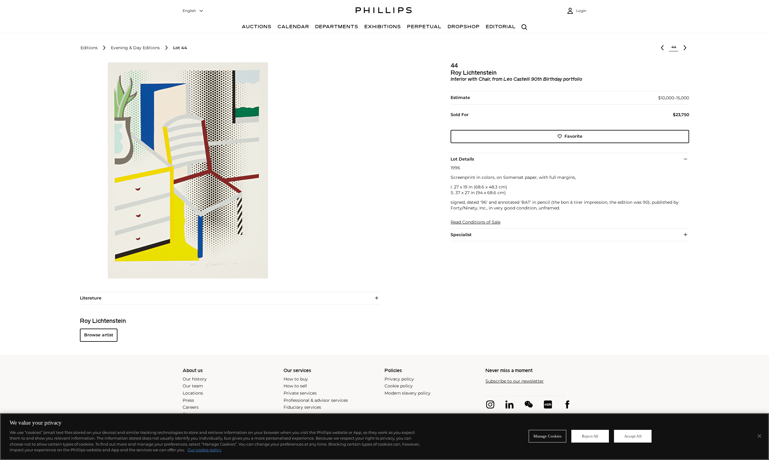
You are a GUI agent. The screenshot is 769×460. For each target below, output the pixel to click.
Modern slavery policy (407, 393)
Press (188, 400)
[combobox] (193, 11)
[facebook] (567, 404)
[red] (548, 404)
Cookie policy (398, 386)
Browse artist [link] (98, 335)
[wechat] (528, 404)
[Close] (759, 436)
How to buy (296, 379)
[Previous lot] (662, 48)
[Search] (524, 27)
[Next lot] (685, 48)
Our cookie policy (204, 449)
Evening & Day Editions (135, 47)
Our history (195, 379)
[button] (186, 170)
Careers (191, 407)
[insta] (490, 404)
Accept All (633, 436)
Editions (89, 47)
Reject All (590, 436)
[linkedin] (509, 404)
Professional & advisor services (316, 400)
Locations (193, 393)
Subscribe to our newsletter (514, 381)
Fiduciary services (302, 407)
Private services (300, 393)
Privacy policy (399, 379)
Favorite (573, 136)
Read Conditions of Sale (475, 222)
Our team (193, 386)
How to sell (295, 386)
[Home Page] (384, 11)
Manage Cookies (547, 436)
